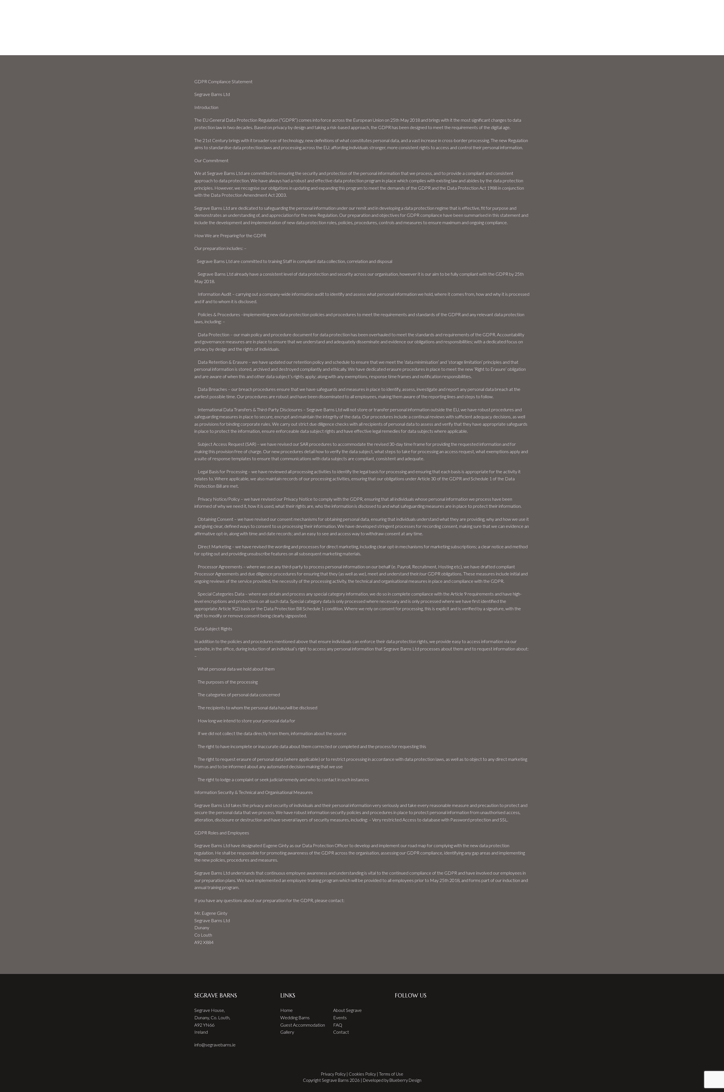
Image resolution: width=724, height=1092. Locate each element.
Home (234, 8)
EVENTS (343, 8)
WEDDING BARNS (309, 8)
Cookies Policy (362, 1073)
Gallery (287, 1032)
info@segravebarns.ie (215, 1044)
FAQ (436, 8)
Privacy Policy (333, 1073)
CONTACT (486, 8)
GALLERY (458, 8)
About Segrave (347, 1010)
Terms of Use (391, 1073)
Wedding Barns (295, 1017)
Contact (341, 1032)
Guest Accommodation (302, 1024)
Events (340, 1017)
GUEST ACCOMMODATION (396, 8)
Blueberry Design (405, 1080)
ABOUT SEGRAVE (266, 8)
